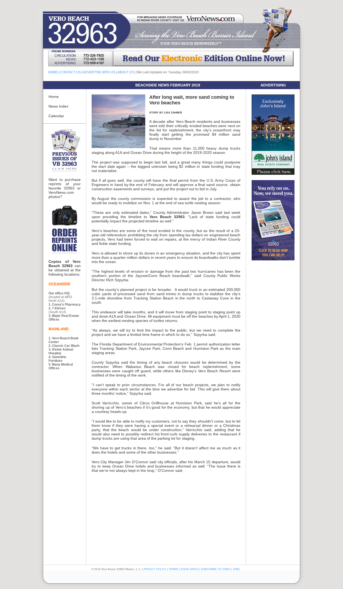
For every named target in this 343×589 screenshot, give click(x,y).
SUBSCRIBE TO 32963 (216, 569)
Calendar (56, 116)
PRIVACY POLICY (155, 569)
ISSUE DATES (190, 569)
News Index (58, 106)
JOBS (236, 569)
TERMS (173, 569)
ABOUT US (125, 72)
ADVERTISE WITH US (99, 72)
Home (54, 96)
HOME (53, 72)
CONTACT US (70, 72)
